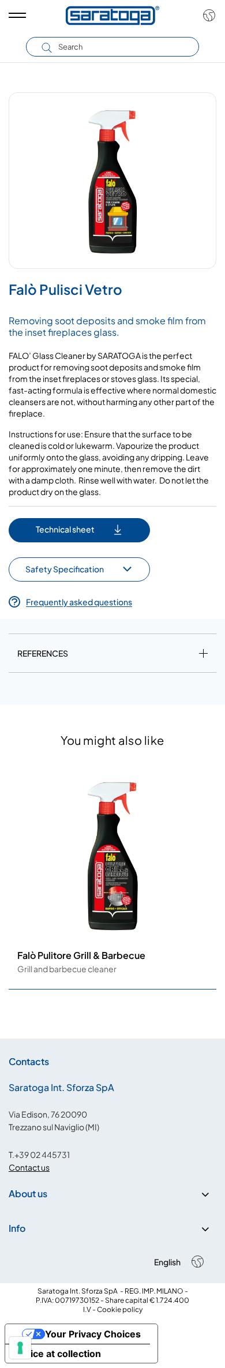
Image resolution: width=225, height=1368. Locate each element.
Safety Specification (64, 569)
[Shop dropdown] (206, 15)
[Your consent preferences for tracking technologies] (20, 1348)
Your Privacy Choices (93, 1334)
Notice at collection (57, 1353)
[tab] (112, 655)
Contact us (29, 1167)
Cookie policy (119, 1309)
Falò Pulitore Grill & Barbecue (81, 955)
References (42, 653)
